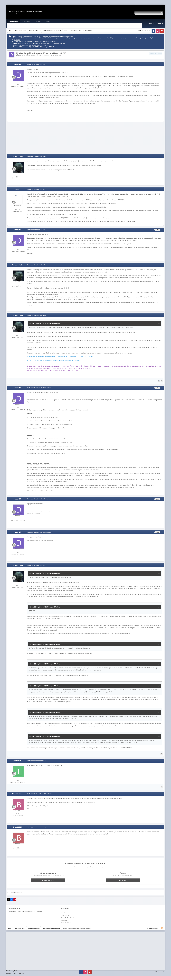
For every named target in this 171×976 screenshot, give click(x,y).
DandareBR (21, 55)
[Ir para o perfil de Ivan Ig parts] (17, 770)
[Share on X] (8, 899)
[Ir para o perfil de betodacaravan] (17, 803)
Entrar (151, 23)
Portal (48, 21)
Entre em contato (66, 922)
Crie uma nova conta (48, 880)
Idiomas (8, 973)
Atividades (26, 21)
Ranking (38, 21)
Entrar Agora (122, 880)
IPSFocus (17, 971)
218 (18, 814)
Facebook (153, 31)
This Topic (154, 13)
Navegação (14, 21)
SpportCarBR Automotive (68, 918)
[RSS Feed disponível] (162, 928)
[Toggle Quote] (30, 323)
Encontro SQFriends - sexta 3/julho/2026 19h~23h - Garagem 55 (32, 47)
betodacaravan (17, 794)
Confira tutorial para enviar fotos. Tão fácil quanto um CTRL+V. (30, 45)
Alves (17, 189)
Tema (15, 973)
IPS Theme (9, 971)
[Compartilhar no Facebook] (11, 899)
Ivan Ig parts (17, 760)
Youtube (162, 31)
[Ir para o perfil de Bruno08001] (17, 837)
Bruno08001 (17, 827)
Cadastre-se (159, 23)
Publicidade (64, 920)
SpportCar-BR (65, 915)
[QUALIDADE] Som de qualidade (51, 55)
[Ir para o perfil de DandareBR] (11, 54)
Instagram (158, 31)
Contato (21, 973)
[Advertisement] (36, 2)
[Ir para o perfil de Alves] (17, 199)
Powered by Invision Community (156, 972)
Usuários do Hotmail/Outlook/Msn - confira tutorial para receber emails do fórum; (35, 41)
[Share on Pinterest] (14, 899)
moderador (17, 39)
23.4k (18, 209)
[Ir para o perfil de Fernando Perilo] (17, 166)
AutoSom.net (64, 913)
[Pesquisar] (161, 13)
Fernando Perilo (17, 156)
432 (18, 176)
